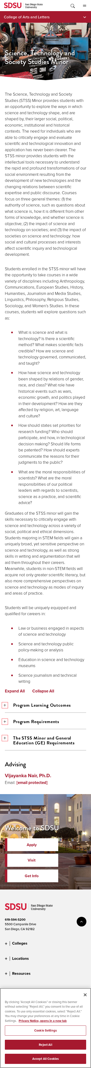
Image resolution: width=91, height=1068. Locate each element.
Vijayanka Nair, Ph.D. (28, 775)
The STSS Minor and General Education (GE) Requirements (44, 740)
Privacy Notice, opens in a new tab (43, 1020)
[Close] (85, 995)
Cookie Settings (45, 1030)
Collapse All (43, 691)
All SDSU (84, 5)
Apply (32, 844)
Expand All (15, 691)
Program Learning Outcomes (42, 705)
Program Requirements (36, 721)
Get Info (32, 876)
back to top (81, 921)
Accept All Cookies (45, 1058)
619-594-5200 (15, 919)
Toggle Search (72, 5)
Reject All (45, 1044)
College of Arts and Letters (27, 17)
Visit (31, 860)
